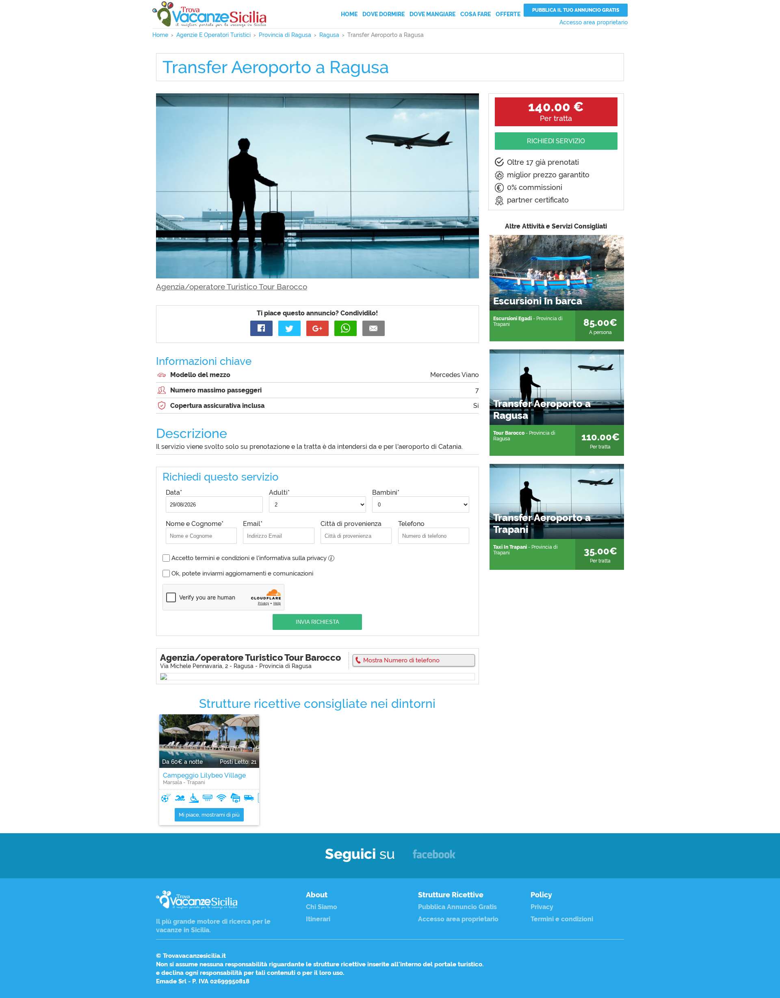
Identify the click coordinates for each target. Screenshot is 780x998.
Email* (252, 524)
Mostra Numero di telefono (401, 660)
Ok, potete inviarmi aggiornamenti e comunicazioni (242, 573)
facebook (261, 328)
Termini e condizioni (562, 919)
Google (317, 328)
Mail (373, 328)
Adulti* (279, 492)
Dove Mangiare (432, 14)
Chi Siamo (321, 907)
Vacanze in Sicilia (209, 14)
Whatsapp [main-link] (345, 328)
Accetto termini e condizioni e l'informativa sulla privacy (251, 558)
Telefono (411, 524)
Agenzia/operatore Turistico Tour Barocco (231, 286)
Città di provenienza (351, 524)
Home (349, 14)
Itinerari (318, 919)
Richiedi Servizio (556, 141)
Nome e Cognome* (194, 524)
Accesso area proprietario (593, 22)
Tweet (289, 328)
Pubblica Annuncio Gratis (457, 907)
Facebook (434, 857)
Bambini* (385, 492)
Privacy (542, 907)
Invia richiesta (317, 622)
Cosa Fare (475, 14)
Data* (174, 492)
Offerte (508, 14)
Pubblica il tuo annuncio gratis (575, 10)
